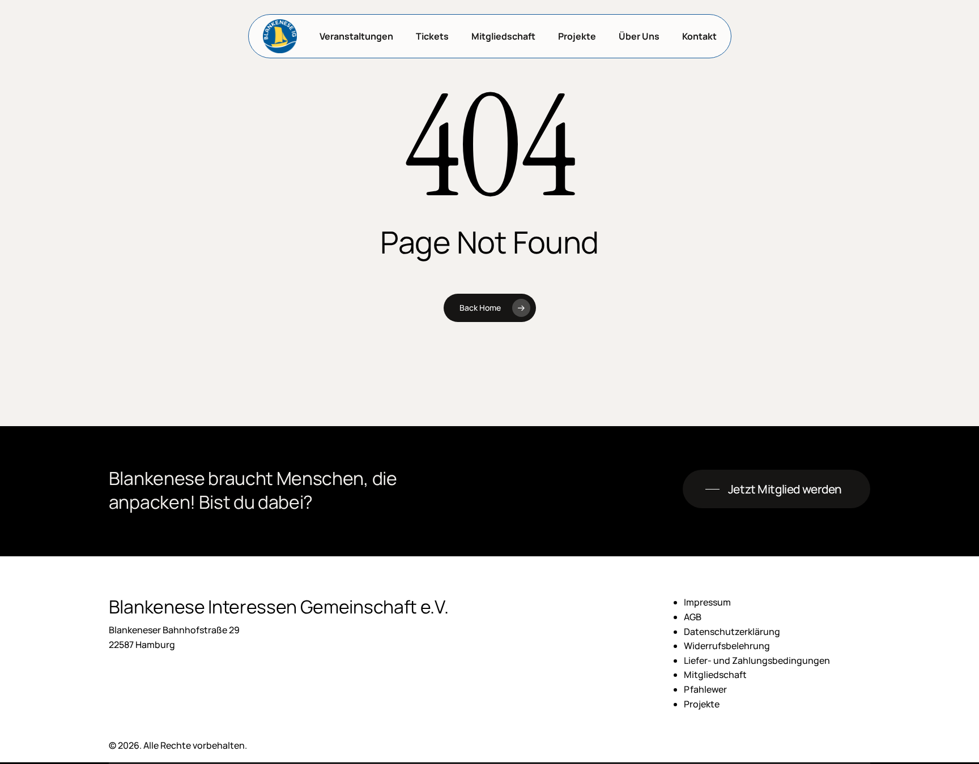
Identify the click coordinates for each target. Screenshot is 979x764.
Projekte (702, 704)
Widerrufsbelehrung (727, 645)
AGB (692, 617)
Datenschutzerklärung (732, 631)
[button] (776, 489)
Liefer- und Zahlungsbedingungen (757, 660)
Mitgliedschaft (715, 674)
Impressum (707, 602)
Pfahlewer (705, 689)
